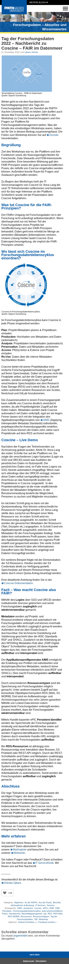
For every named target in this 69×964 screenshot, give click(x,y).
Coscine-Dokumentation (18, 583)
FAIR (52, 908)
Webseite (19, 852)
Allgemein (18, 902)
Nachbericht (14, 914)
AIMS (46, 420)
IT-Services (40, 905)
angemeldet (20, 935)
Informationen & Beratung (22, 905)
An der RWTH (31, 902)
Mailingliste (19, 849)
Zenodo (53, 135)
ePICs (45, 908)
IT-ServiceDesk (44, 862)
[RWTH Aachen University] (14, 13)
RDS (50, 914)
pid (45, 914)
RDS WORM (13, 916)
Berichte (57, 902)
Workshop (43, 919)
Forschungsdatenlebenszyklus (27, 911)
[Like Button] (4, 892)
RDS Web (57, 914)
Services (51, 905)
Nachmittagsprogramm (31, 914)
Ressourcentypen (41, 916)
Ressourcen (26, 916)
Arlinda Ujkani (12, 882)
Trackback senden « (47, 922)
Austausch (28, 908)
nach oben (35, 955)
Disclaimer (41, 961)
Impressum (28, 961)
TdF (36, 919)
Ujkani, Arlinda (31, 52)
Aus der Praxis (45, 902)
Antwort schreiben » (27, 922)
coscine (37, 908)
